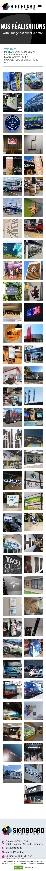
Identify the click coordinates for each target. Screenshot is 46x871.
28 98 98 (17, 848)
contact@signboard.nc (17, 852)
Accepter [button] (18, 867)
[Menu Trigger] (39, 6)
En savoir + (28, 867)
